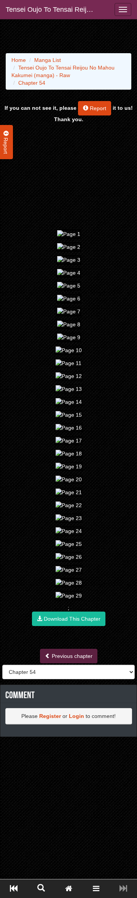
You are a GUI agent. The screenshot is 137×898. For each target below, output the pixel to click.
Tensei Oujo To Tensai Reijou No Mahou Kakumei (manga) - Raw (52, 9)
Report (97, 108)
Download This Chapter (71, 619)
